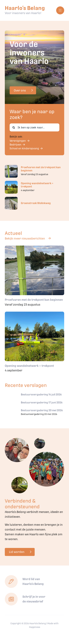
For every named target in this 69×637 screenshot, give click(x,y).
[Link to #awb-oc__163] (60, 10)
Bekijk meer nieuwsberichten (25, 238)
